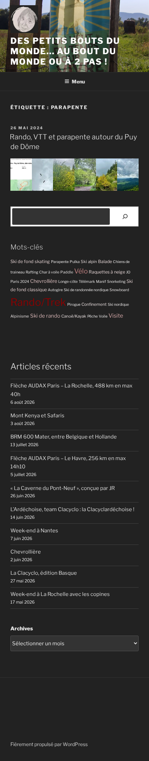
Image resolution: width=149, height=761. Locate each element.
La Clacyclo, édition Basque (43, 573)
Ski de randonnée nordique (86, 290)
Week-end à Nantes (34, 530)
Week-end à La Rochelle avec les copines (60, 594)
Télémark (87, 281)
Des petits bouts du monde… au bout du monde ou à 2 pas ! (65, 51)
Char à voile (49, 272)
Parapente (60, 262)
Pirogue (73, 304)
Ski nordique (118, 304)
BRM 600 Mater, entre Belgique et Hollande (63, 437)
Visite (115, 315)
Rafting (32, 272)
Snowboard (119, 290)
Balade (105, 261)
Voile (103, 316)
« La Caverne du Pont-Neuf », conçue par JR (62, 488)
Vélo (81, 271)
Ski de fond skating (30, 261)
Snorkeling (116, 281)
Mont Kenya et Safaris (37, 415)
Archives (21, 628)
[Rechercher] (125, 216)
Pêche (92, 316)
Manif (101, 281)
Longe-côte (68, 281)
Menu (78, 81)
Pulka (75, 261)
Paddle (66, 272)
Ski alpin (89, 261)
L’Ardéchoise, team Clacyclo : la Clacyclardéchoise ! (72, 509)
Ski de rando (45, 315)
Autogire (55, 290)
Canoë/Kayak (73, 316)
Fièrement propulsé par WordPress (49, 744)
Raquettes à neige (107, 272)
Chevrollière (43, 281)
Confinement (94, 304)
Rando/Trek (38, 302)
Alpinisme (19, 316)
